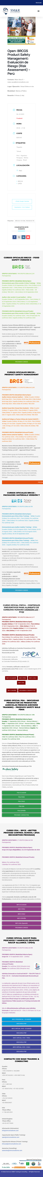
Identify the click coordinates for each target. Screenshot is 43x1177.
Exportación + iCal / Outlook (22, 207)
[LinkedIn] (24, 237)
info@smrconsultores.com (10, 1130)
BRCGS (20, 181)
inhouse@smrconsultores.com (11, 1144)
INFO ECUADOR (11, 678)
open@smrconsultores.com (10, 1137)
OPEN (20, 183)
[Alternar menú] (39, 11)
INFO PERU (22, 678)
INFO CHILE (32, 678)
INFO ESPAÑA (12, 690)
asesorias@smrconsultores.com (12, 1150)
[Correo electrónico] (28, 237)
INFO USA (21, 683)
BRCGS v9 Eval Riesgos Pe (24, 220)
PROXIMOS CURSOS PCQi (27, 690)
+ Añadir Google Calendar (22, 201)
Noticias (39, 3)
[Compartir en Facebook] (14, 237)
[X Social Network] (19, 237)
